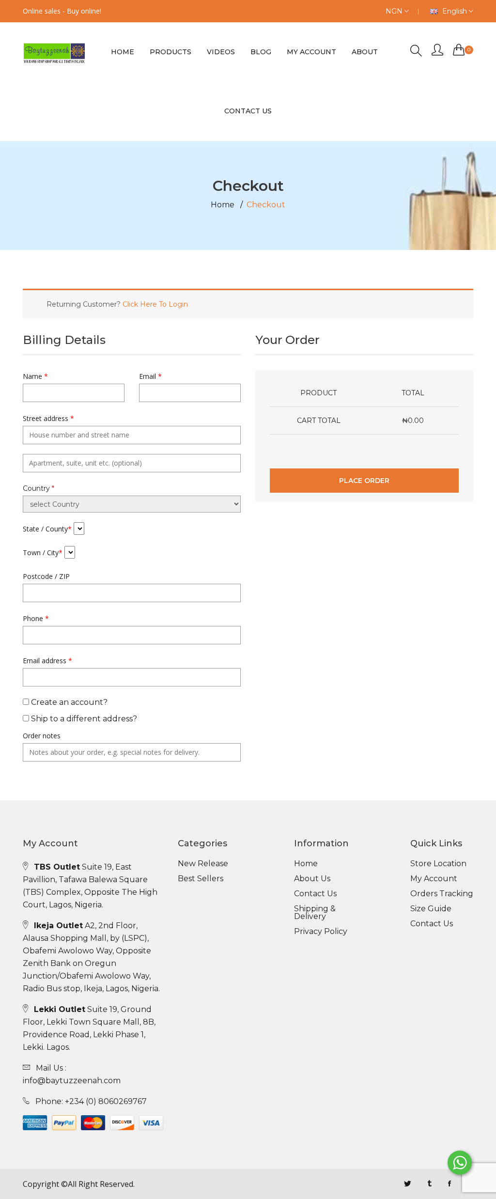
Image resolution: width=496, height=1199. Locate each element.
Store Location (438, 864)
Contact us (248, 111)
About (365, 51)
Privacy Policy (320, 931)
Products (170, 51)
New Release (203, 864)
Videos (221, 51)
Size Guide (430, 909)
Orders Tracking (441, 894)
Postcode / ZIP (46, 576)
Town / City (42, 552)
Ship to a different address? (83, 718)
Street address (48, 418)
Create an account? (68, 702)
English (454, 11)
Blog (260, 51)
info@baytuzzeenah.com (72, 1080)
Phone (36, 618)
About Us (312, 879)
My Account (311, 51)
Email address (47, 660)
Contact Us (315, 894)
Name (35, 376)
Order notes (42, 735)
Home (122, 51)
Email (150, 376)
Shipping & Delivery (315, 912)
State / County (47, 528)
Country (38, 488)
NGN (395, 11)
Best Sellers (200, 879)
